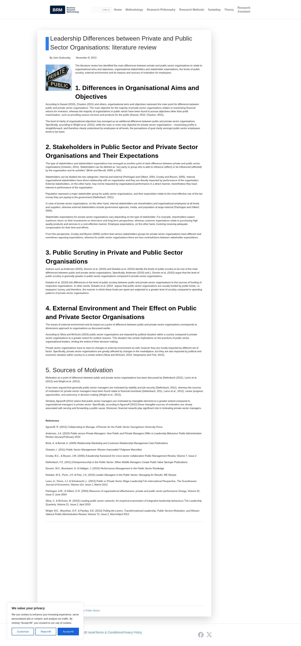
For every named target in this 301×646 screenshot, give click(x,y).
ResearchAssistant (244, 9)
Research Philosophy (161, 9)
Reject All (46, 631)
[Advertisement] (124, 563)
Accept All (68, 631)
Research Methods (191, 9)
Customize (23, 631)
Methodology (134, 9)
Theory (229, 9)
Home (118, 9)
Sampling (214, 9)
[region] (45, 620)
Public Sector (93, 610)
